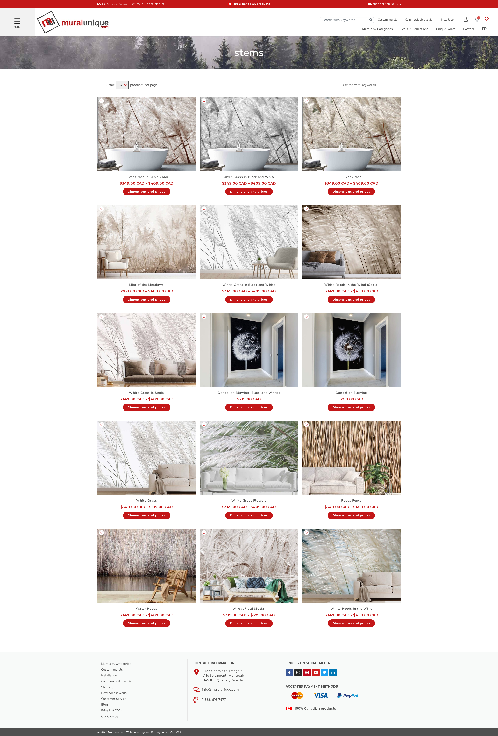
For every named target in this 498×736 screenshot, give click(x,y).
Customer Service (113, 699)
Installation (448, 20)
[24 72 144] (122, 85)
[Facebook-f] (289, 672)
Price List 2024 (112, 710)
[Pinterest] (307, 672)
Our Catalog (109, 716)
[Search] (371, 20)
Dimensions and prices (146, 191)
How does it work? (114, 693)
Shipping (107, 687)
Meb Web (176, 732)
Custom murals (387, 20)
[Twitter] (324, 672)
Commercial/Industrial (419, 20)
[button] (17, 19)
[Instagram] (298, 672)
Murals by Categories (116, 664)
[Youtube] (316, 672)
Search (397, 85)
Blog (104, 705)
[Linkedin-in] (333, 672)
